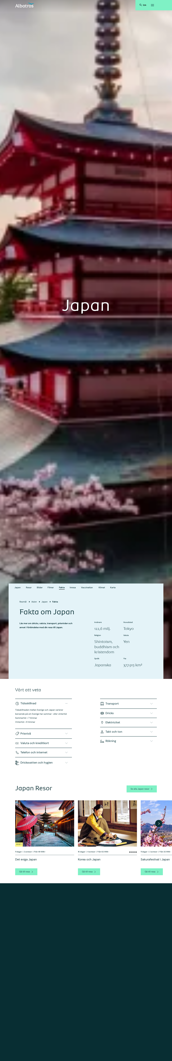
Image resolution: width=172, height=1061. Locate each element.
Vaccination (87, 587)
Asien (34, 601)
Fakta (62, 587)
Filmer (51, 587)
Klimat (102, 587)
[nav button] (158, 823)
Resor (29, 587)
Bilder (40, 587)
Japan (18, 587)
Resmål (23, 601)
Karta (113, 587)
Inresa (73, 587)
